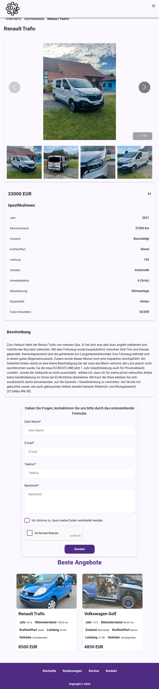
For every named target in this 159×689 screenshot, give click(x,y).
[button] (144, 87)
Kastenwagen (34, 19)
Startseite (13, 19)
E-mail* (29, 443)
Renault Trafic (31, 613)
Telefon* (30, 464)
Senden (79, 549)
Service (94, 671)
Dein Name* (32, 422)
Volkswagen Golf (100, 613)
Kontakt (111, 671)
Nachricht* (31, 485)
